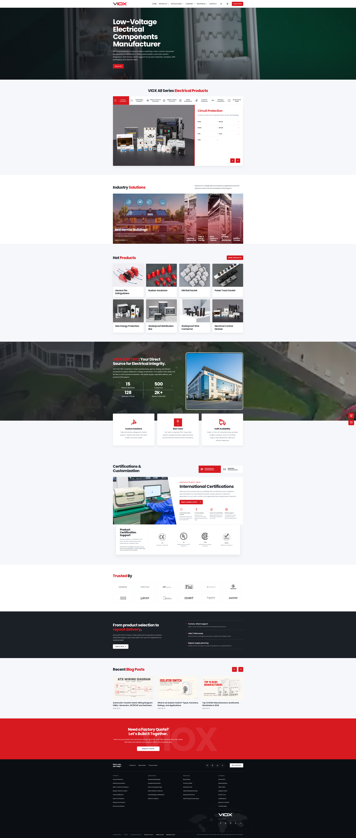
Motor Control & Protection (121, 787)
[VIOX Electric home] (120, 4)
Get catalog (236, 765)
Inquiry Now (237, 4)
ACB (208, 139)
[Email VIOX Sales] (351, 422)
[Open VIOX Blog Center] (212, 765)
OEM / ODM (221, 787)
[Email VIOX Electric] (207, 765)
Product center (153, 765)
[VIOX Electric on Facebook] (220, 823)
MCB (208, 121)
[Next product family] (238, 160)
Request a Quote (148, 749)
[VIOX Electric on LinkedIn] (230, 823)
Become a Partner (223, 802)
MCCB (229, 127)
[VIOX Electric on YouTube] (236, 823)
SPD (208, 133)
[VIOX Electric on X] (241, 823)
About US (118, 66)
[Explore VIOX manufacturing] (217, 765)
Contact (213, 4)
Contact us (132, 765)
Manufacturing (222, 783)
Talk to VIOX (119, 646)
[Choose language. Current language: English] (227, 4)
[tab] (121, 100)
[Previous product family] (232, 160)
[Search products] (221, 4)
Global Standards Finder (190, 791)
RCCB (229, 121)
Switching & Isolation (119, 783)
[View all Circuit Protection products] (153, 135)
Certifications (222, 798)
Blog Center (142, 765)
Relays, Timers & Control (120, 791)
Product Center (187, 783)
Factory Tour (222, 795)
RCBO (208, 127)
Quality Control (222, 791)
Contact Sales (222, 806)
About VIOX (221, 779)
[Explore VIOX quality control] (222, 765)
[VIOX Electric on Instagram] (225, 823)
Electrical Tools (187, 787)
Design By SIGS (170, 834)
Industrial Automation (154, 783)
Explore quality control (189, 502)
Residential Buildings (154, 779)
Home (154, 4)
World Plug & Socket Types (191, 798)
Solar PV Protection (118, 798)
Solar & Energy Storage (155, 787)
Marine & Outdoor (153, 798)
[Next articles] (240, 669)
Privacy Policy (148, 834)
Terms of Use (160, 834)
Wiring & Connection (119, 802)
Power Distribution (118, 795)
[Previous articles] (234, 669)
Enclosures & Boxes (118, 806)
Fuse (229, 133)
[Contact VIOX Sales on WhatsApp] (351, 416)
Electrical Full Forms (189, 795)
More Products (235, 258)
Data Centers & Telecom (155, 791)
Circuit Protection (118, 779)
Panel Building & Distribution (156, 795)
